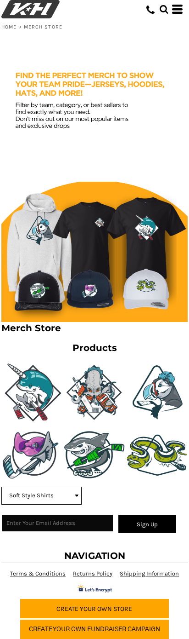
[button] (163, 9)
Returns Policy (92, 573)
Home (9, 27)
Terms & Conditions (38, 573)
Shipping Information (149, 573)
